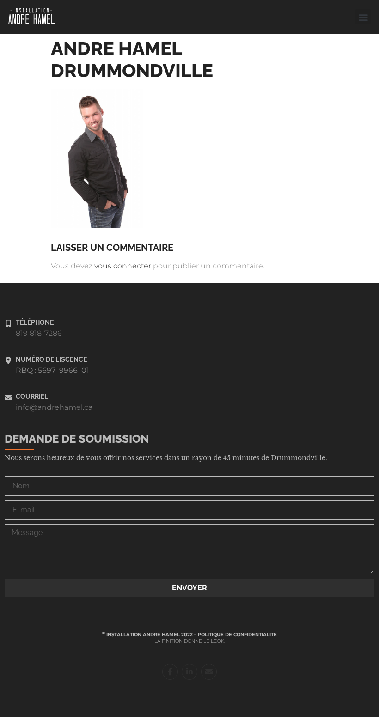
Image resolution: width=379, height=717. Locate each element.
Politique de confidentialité (237, 635)
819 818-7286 (39, 333)
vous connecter (122, 265)
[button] (363, 16)
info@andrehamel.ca (54, 407)
